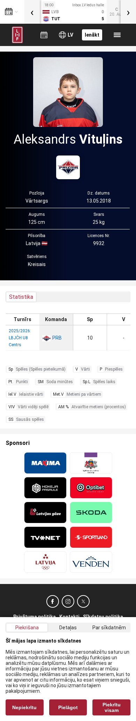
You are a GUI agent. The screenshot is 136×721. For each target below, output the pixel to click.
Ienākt (92, 35)
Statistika (21, 297)
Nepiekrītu (24, 707)
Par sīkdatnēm (109, 627)
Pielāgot (68, 707)
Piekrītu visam (112, 707)
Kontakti (69, 617)
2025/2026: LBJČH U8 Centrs (20, 337)
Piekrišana (27, 627)
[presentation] (32, 12)
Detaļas (68, 627)
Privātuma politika (34, 617)
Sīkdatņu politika (103, 617)
